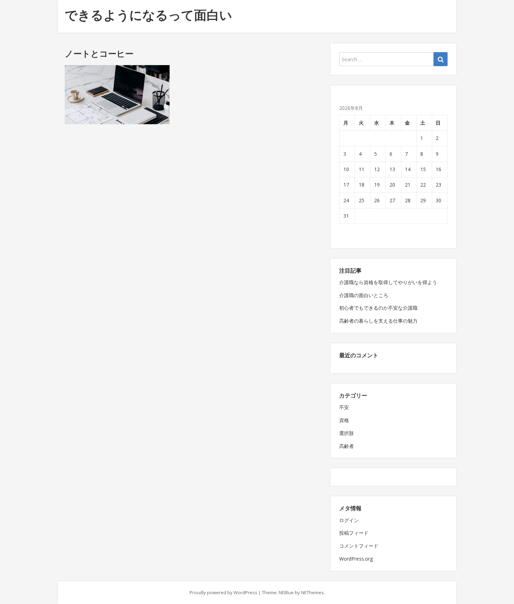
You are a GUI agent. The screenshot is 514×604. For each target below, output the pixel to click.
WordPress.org (356, 558)
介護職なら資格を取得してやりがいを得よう (388, 282)
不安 (344, 407)
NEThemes (312, 592)
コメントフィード (358, 545)
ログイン (349, 520)
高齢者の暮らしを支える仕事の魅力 (378, 320)
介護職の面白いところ (363, 295)
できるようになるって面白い (148, 14)
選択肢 (346, 433)
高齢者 (346, 446)
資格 (344, 420)
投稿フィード (354, 532)
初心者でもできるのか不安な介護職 (378, 307)
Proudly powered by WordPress (223, 592)
